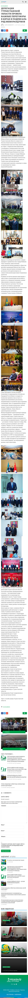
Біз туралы (10, 994)
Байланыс (18, 994)
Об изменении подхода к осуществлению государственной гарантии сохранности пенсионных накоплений (12, 901)
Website (3, 836)
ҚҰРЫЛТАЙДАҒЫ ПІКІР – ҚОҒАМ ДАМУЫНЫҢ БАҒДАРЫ (16, 776)
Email (3, 830)
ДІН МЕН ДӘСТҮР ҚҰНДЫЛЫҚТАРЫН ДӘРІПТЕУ (14, 936)
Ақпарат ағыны (6, 920)
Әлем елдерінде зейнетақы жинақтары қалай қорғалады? (13, 784)
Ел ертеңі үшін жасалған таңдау (15, 860)
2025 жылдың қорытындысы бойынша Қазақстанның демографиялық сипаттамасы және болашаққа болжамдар (16, 759)
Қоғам (4, 934)
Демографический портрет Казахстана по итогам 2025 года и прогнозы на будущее (16, 769)
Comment (3, 805)
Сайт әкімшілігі (9, 24)
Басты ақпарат (4, 5)
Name (3, 824)
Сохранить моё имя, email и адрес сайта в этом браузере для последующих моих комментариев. (12, 845)
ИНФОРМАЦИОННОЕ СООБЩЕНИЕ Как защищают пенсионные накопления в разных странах (13, 895)
